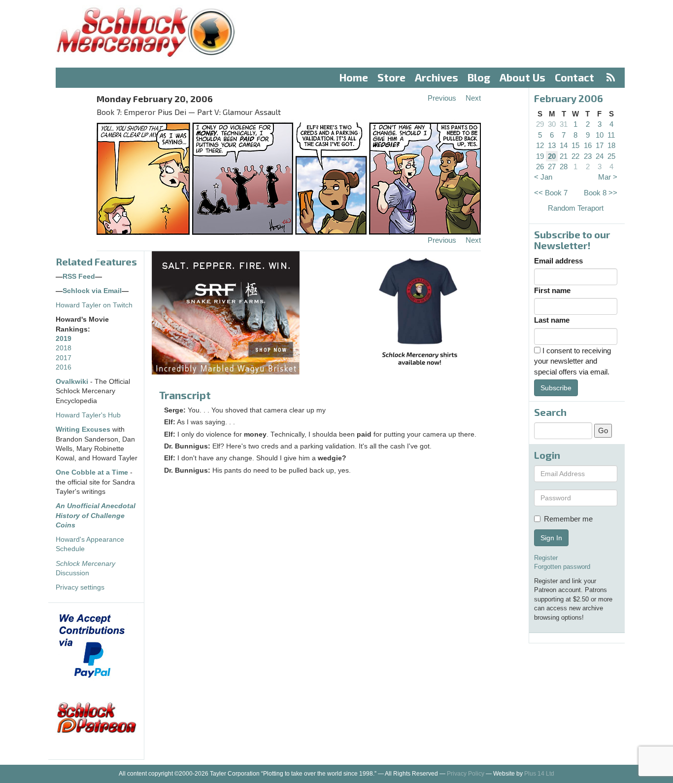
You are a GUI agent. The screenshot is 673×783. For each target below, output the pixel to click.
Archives (436, 77)
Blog (479, 77)
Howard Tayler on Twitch (94, 305)
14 (564, 145)
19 (540, 156)
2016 (63, 367)
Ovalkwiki (73, 381)
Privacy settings (80, 587)
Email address (558, 261)
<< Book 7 (551, 192)
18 (611, 145)
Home (353, 77)
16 (588, 145)
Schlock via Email (92, 291)
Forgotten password (562, 566)
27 (552, 166)
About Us (522, 77)
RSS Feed (79, 276)
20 (552, 156)
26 (540, 166)
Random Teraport (576, 208)
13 (552, 145)
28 (564, 166)
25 (611, 156)
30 (552, 124)
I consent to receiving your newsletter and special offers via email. (572, 361)
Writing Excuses (83, 429)
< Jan (543, 177)
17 (600, 145)
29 (540, 124)
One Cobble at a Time (92, 472)
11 (611, 135)
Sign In (551, 538)
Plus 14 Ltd (539, 773)
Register (546, 557)
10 (600, 135)
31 (564, 124)
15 (575, 145)
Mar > (607, 177)
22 (575, 156)
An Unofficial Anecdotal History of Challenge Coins (95, 515)
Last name (552, 320)
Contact (574, 77)
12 (540, 145)
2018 (63, 348)
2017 (63, 358)
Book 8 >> (600, 192)
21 (564, 156)
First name (552, 290)
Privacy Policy (465, 773)
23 (588, 156)
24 (600, 156)
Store (391, 77)
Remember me (568, 519)
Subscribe (556, 388)
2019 (63, 338)
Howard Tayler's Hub (88, 415)
